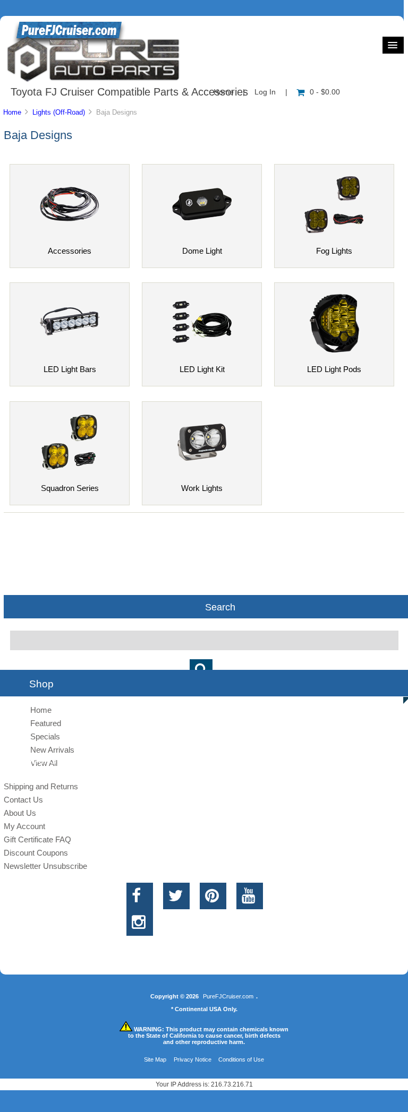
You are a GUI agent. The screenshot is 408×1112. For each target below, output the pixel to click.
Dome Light (202, 250)
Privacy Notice (192, 1059)
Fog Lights (334, 250)
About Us (20, 812)
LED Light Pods (334, 369)
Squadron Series (70, 488)
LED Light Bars (70, 369)
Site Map (155, 1059)
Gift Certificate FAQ (37, 839)
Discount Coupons (36, 852)
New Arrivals (52, 749)
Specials (45, 736)
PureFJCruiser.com (228, 996)
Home (12, 112)
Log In (265, 92)
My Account (24, 826)
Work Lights (202, 488)
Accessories (69, 250)
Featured (45, 723)
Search (220, 606)
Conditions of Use (241, 1059)
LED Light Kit (202, 369)
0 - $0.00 (325, 92)
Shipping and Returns (41, 786)
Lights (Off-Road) (58, 112)
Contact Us (23, 799)
